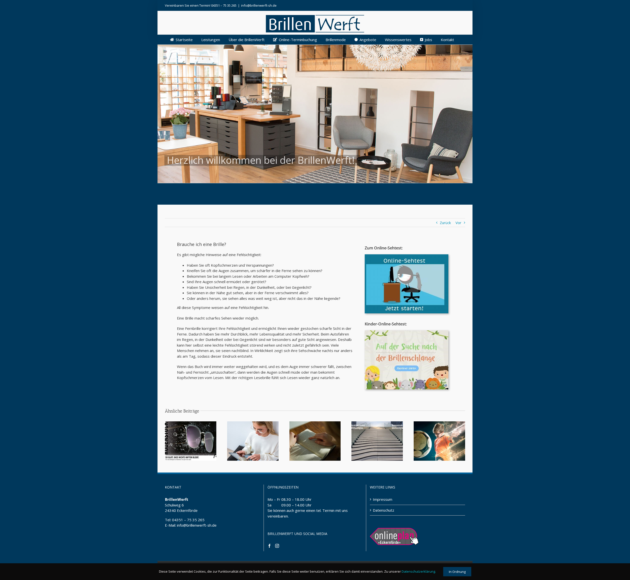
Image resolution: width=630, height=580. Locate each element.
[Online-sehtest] (406, 256)
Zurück (445, 222)
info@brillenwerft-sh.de (259, 5)
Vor (458, 222)
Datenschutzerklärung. (419, 571)
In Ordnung (457, 571)
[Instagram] (277, 546)
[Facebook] (269, 546)
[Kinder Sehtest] (406, 332)
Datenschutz (383, 510)
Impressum (382, 499)
